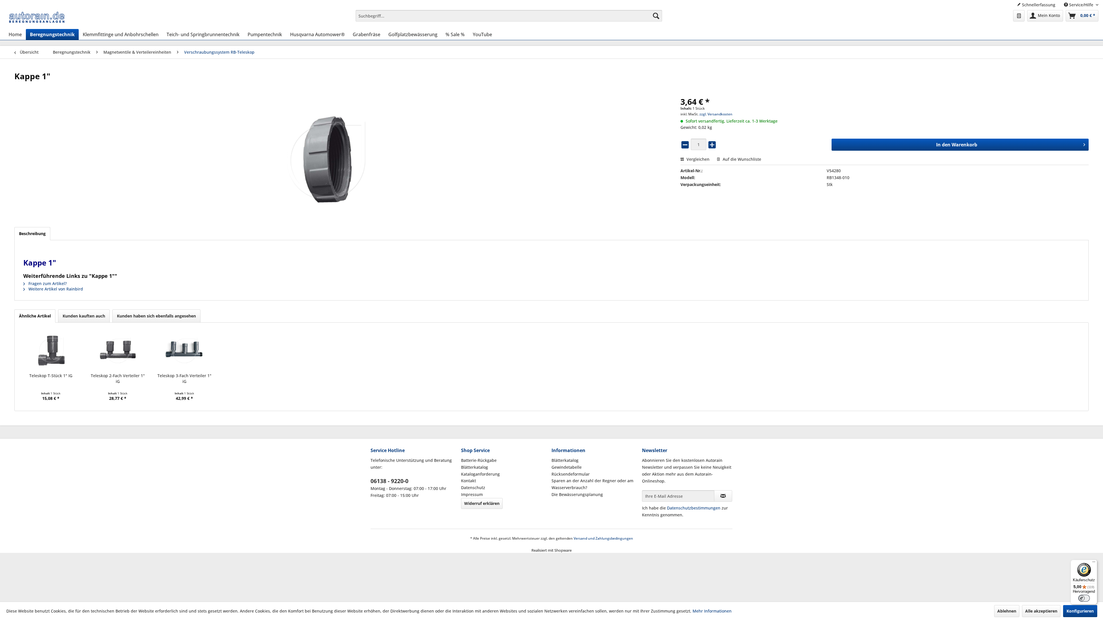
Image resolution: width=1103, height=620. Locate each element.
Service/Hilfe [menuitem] (1081, 4)
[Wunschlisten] (1019, 16)
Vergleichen (697, 159)
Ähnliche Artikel (35, 316)
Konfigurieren (1080, 611)
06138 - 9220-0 (389, 481)
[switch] (1084, 598)
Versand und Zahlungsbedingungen (603, 538)
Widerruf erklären (482, 503)
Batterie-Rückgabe (479, 460)
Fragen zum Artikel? (47, 283)
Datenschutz (473, 487)
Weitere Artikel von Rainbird (55, 289)
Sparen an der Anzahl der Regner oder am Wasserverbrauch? (592, 484)
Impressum (472, 494)
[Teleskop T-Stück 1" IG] (51, 350)
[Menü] (1093, 563)
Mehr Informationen (712, 611)
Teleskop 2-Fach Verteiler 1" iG (118, 378)
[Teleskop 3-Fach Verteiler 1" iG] (184, 350)
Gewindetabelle (567, 467)
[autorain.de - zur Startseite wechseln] (36, 17)
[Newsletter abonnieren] (723, 496)
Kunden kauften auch (84, 316)
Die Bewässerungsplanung (577, 494)
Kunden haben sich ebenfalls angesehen (156, 316)
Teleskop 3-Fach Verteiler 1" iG (184, 378)
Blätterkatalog (474, 467)
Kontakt (468, 480)
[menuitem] (509, 16)
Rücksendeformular (571, 474)
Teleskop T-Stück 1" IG (50, 375)
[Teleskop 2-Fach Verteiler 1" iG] (117, 350)
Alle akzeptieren (1041, 611)
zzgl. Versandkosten (715, 114)
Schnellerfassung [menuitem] (1038, 4)
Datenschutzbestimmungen (693, 508)
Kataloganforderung (480, 474)
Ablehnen (1006, 611)
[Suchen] (656, 16)
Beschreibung (32, 233)
